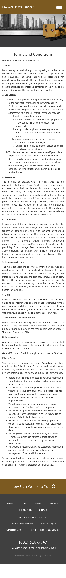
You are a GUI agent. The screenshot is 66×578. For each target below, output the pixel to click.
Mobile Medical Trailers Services (45, 529)
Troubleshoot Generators (22, 523)
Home (10, 503)
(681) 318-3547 (33, 542)
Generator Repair (14, 529)
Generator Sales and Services (33, 517)
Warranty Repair (48, 523)
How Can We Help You (31, 486)
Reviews (37, 503)
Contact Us (54, 503)
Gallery (23, 503)
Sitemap (43, 509)
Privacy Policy (25, 509)
